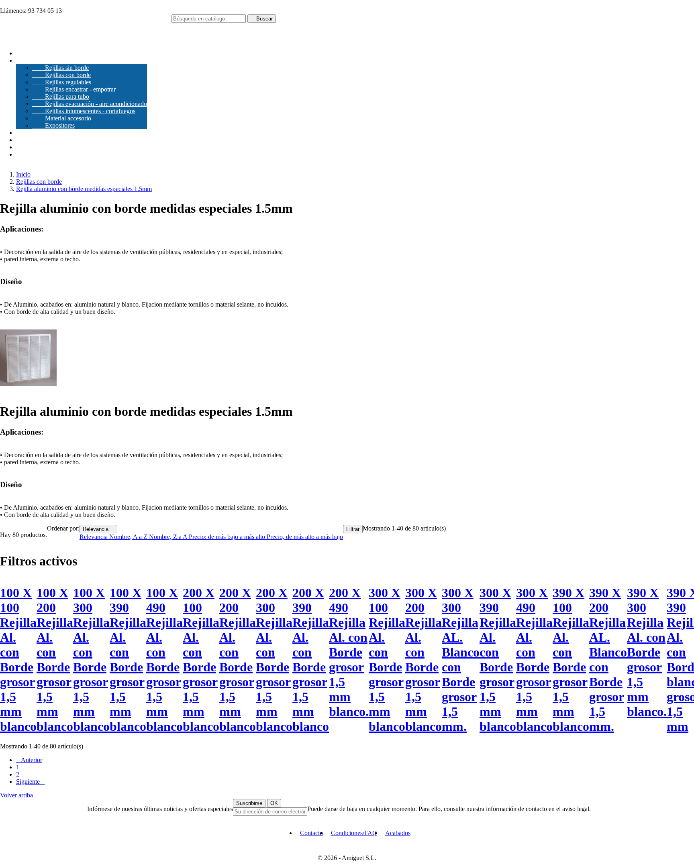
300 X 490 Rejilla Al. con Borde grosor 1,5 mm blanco (534, 659)
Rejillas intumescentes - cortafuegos (83, 111)
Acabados (28, 139)
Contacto (27, 154)
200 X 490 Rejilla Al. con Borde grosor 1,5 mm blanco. (349, 652)
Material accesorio (61, 118)
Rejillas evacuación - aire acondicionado (89, 103)
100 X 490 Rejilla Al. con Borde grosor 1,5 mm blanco (164, 659)
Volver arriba (19, 795)
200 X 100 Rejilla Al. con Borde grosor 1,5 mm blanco (201, 659)
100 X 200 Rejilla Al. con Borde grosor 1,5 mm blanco (55, 659)
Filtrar (352, 529)
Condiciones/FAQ (354, 832)
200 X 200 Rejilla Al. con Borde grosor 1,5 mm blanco (237, 659)
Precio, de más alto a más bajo (305, 536)
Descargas (29, 132)
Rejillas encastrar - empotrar (74, 89)
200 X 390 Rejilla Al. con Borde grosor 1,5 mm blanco (310, 659)
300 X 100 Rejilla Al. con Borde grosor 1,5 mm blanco (387, 659)
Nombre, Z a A (169, 536)
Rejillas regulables (61, 82)
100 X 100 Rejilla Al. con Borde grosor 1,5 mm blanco (18, 659)
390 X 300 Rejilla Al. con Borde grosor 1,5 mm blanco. (647, 652)
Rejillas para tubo (60, 96)
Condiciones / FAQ (40, 147)
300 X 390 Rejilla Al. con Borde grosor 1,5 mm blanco (498, 659)
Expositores (53, 125)
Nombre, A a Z (129, 536)
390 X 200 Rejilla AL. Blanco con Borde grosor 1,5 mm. (608, 659)
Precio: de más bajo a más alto (228, 536)
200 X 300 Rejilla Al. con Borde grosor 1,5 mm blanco (274, 659)
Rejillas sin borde (60, 67)
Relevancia (98, 529)
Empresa (27, 53)
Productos (35, 60)
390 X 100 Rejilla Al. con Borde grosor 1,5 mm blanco (571, 659)
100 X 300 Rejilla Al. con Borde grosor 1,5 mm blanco (91, 659)
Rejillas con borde (61, 74)
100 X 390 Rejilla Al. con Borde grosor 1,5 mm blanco (128, 659)
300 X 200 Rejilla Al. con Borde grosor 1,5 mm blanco (423, 659)
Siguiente (30, 781)
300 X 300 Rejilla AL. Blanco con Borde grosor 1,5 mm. (461, 659)
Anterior (29, 759)
